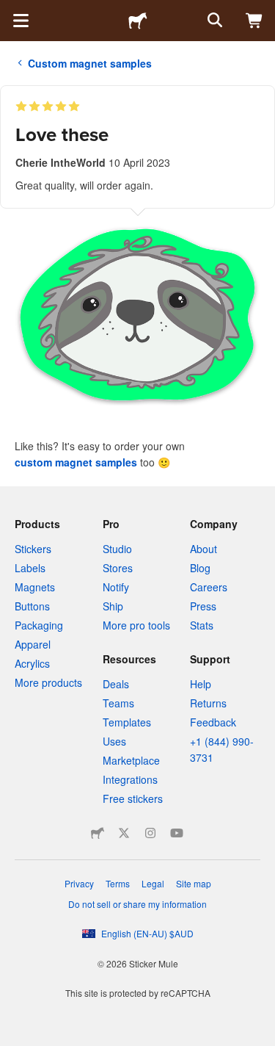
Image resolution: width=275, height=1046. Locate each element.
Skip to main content (11, 11)
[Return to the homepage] (138, 20)
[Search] (213, 20)
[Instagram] (150, 833)
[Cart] (254, 20)
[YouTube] (177, 833)
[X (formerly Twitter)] (124, 833)
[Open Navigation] (20, 20)
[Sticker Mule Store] (97, 833)
